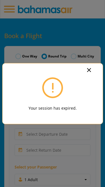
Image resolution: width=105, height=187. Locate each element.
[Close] (92, 69)
